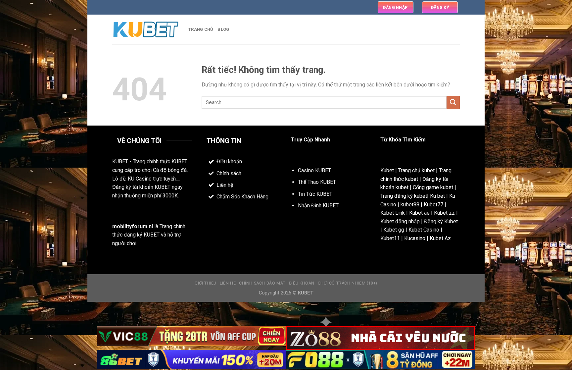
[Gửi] (453, 102)
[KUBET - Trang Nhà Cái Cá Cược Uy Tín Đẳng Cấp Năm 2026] (145, 30)
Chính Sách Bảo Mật (262, 283)
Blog (223, 29)
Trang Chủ (200, 29)
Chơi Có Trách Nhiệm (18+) (347, 283)
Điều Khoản (301, 283)
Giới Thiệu (205, 283)
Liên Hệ (228, 283)
